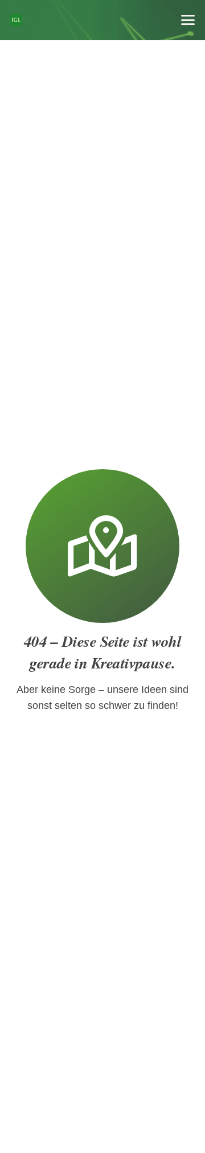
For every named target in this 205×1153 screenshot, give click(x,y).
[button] (188, 20)
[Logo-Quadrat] (16, 20)
